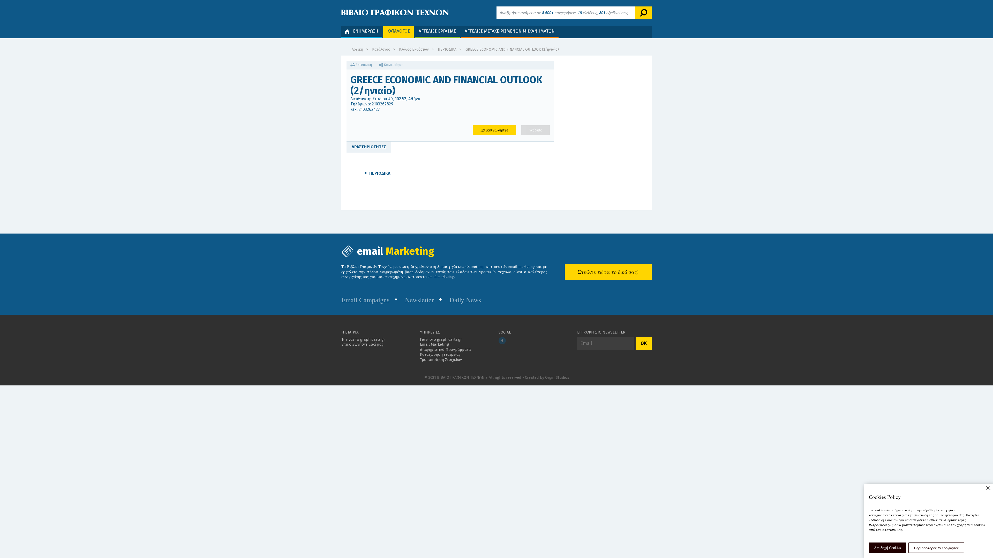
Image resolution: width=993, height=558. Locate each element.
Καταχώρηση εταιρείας (440, 354)
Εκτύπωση (363, 65)
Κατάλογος (381, 49)
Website (535, 130)
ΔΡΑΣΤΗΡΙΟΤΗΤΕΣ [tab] (369, 146)
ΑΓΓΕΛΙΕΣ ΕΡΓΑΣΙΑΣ (437, 31)
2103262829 (382, 104)
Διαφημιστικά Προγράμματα (445, 349)
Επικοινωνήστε (494, 130)
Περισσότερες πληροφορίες (936, 547)
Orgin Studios (557, 377)
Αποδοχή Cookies (887, 547)
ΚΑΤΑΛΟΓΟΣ (398, 31)
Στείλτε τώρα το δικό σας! (608, 271)
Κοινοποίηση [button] (393, 65)
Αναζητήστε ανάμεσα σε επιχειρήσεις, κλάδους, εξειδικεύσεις (564, 13)
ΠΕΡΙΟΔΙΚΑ (447, 49)
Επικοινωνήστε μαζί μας (362, 344)
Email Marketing (434, 344)
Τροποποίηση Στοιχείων (441, 359)
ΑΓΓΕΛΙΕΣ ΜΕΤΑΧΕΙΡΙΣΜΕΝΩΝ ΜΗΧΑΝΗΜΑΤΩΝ (510, 31)
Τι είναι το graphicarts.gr (363, 339)
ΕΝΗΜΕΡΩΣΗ (365, 31)
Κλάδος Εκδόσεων (414, 49)
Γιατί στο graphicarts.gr (441, 339)
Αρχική (357, 49)
